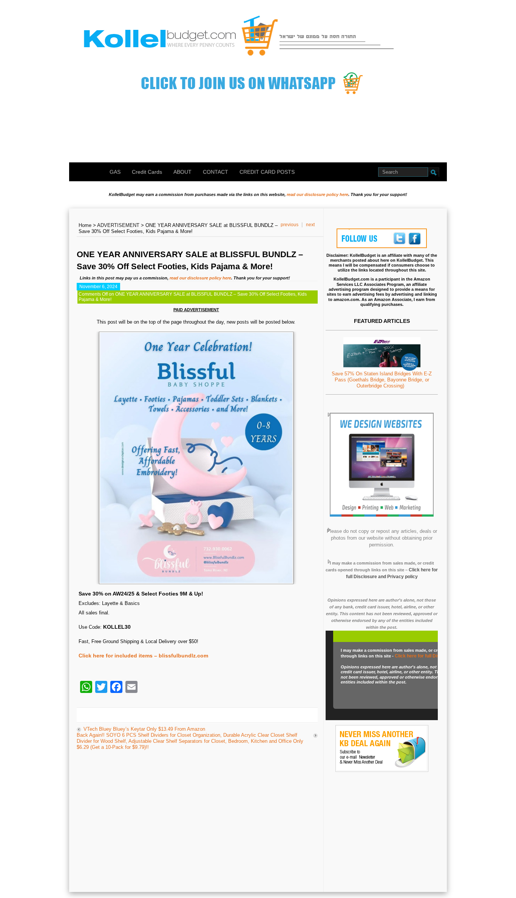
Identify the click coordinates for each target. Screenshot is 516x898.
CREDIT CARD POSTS (267, 172)
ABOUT (182, 172)
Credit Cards (147, 172)
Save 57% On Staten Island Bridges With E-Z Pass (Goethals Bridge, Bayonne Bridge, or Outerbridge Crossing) (382, 380)
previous (289, 224)
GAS (115, 172)
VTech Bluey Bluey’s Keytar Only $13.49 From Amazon (144, 729)
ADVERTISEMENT (118, 225)
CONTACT (215, 172)
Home (85, 225)
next (310, 224)
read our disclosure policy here (317, 194)
